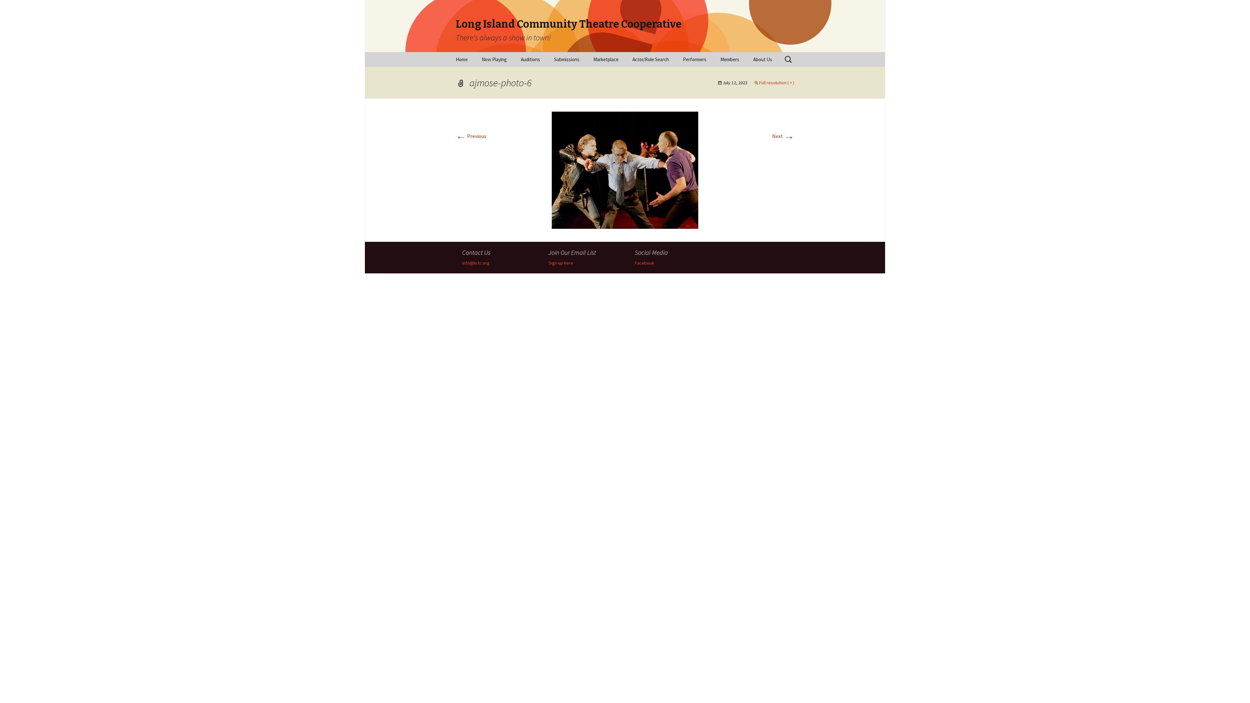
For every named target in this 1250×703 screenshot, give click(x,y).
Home (462, 59)
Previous (471, 136)
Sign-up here (561, 263)
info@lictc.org (476, 263)
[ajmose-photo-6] (625, 169)
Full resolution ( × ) (776, 83)
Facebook (644, 263)
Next (783, 136)
